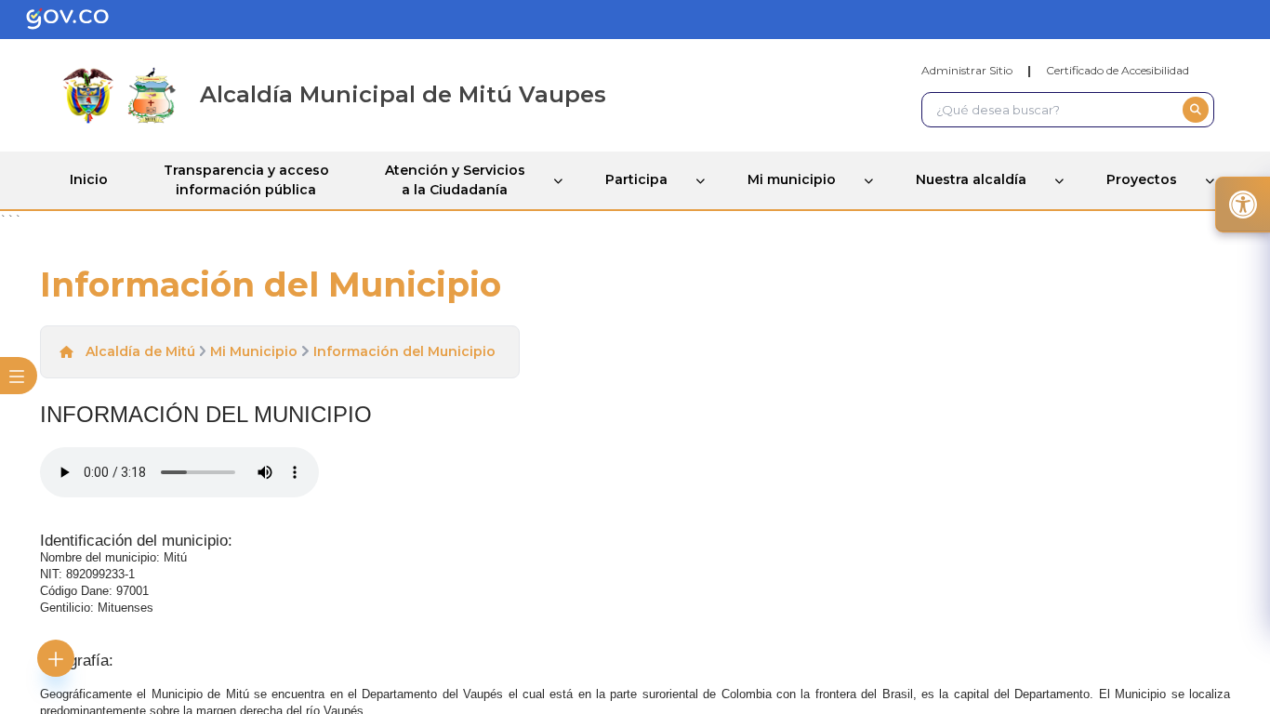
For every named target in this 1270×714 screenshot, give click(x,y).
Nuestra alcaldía (971, 179)
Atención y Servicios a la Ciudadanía (455, 180)
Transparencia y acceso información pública (246, 180)
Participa (636, 179)
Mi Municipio (254, 351)
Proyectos (1141, 179)
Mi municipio (791, 179)
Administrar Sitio (966, 70)
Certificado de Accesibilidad (1117, 70)
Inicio (89, 179)
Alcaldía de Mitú (140, 351)
